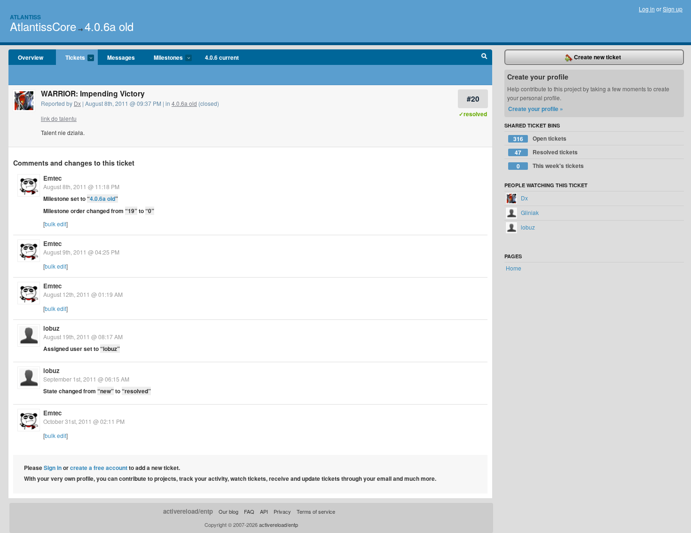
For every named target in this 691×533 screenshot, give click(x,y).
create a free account (98, 467)
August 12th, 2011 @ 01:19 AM (83, 294)
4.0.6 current (222, 57)
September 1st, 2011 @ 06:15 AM (86, 379)
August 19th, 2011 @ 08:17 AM (83, 337)
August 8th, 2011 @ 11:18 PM (81, 187)
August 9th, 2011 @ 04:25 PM (81, 252)
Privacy (282, 511)
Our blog (228, 511)
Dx (77, 103)
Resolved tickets (546, 152)
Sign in (53, 467)
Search (484, 57)
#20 (473, 98)
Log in (647, 9)
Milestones (163, 58)
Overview (30, 57)
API (264, 511)
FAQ (249, 511)
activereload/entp (188, 511)
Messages (121, 57)
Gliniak (529, 212)
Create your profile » (535, 108)
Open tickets (540, 138)
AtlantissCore (43, 26)
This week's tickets (550, 165)
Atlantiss (25, 17)
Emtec (52, 178)
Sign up (673, 9)
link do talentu (59, 118)
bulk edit (55, 224)
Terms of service (316, 511)
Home (513, 268)
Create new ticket (597, 57)
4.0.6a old (109, 26)
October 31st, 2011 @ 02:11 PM (84, 421)
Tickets (70, 58)
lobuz (51, 328)
